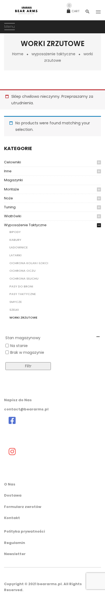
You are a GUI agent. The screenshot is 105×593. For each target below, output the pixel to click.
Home (17, 54)
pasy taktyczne (22, 294)
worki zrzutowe (23, 317)
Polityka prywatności (24, 531)
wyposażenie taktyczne (53, 54)
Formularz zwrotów (22, 506)
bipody (15, 232)
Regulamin (14, 542)
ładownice (18, 247)
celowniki (12, 162)
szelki (14, 309)
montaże (11, 189)
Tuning (10, 207)
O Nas (9, 484)
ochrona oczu (22, 270)
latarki (15, 255)
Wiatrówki (12, 216)
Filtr (28, 366)
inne (8, 171)
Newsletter (15, 553)
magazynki (13, 180)
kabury (15, 240)
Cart (73, 11)
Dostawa (13, 495)
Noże (8, 198)
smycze (15, 302)
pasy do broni (21, 286)
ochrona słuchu (23, 278)
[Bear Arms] (12, 420)
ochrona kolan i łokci (28, 263)
